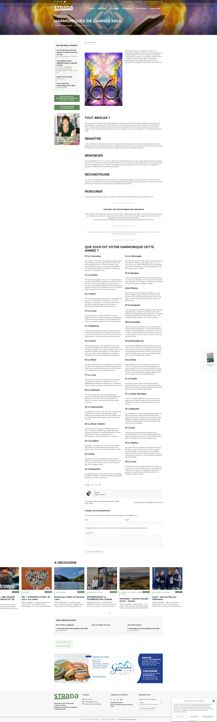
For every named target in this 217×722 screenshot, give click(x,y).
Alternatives (106, 592)
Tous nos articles (63, 642)
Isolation (60, 69)
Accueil (57, 25)
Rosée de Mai (155, 8)
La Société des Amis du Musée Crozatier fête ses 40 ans (67, 52)
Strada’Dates (127, 8)
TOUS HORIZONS (41, 592)
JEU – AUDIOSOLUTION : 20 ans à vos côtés (16, 598)
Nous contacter (147, 709)
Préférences (208, 716)
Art (68, 56)
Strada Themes (67, 25)
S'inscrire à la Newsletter (154, 2)
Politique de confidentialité (108, 719)
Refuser (194, 716)
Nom (87, 520)
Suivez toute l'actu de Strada (147, 699)
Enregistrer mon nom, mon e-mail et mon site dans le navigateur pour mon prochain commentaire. (116, 528)
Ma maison (68, 69)
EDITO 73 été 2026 (64, 77)
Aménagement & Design (65, 70)
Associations (62, 56)
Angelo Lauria (99, 494)
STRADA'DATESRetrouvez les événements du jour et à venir (67, 98)
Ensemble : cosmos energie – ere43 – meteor (115, 600)
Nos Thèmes (114, 8)
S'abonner (139, 2)
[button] (213, 701)
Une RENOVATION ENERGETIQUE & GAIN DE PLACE (67, 63)
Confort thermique (64, 67)
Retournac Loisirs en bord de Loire (50, 598)
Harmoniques (90, 42)
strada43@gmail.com (91, 702)
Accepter (179, 716)
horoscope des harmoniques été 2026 (72, 628)
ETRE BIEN (6, 592)
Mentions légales (94, 719)
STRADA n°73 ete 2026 (210, 365)
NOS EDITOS (61, 79)
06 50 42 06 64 (88, 699)
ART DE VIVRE (78, 592)
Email (127, 520)
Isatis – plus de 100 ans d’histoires (145, 598)
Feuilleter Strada (63, 646)
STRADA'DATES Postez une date (67, 107)
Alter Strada (141, 8)
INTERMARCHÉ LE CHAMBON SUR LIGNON (79, 598)
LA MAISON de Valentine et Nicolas (147, 502)
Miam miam (137, 592)
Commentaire (89, 533)
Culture (73, 56)
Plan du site (84, 719)
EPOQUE (71, 592)
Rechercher (128, 2)
